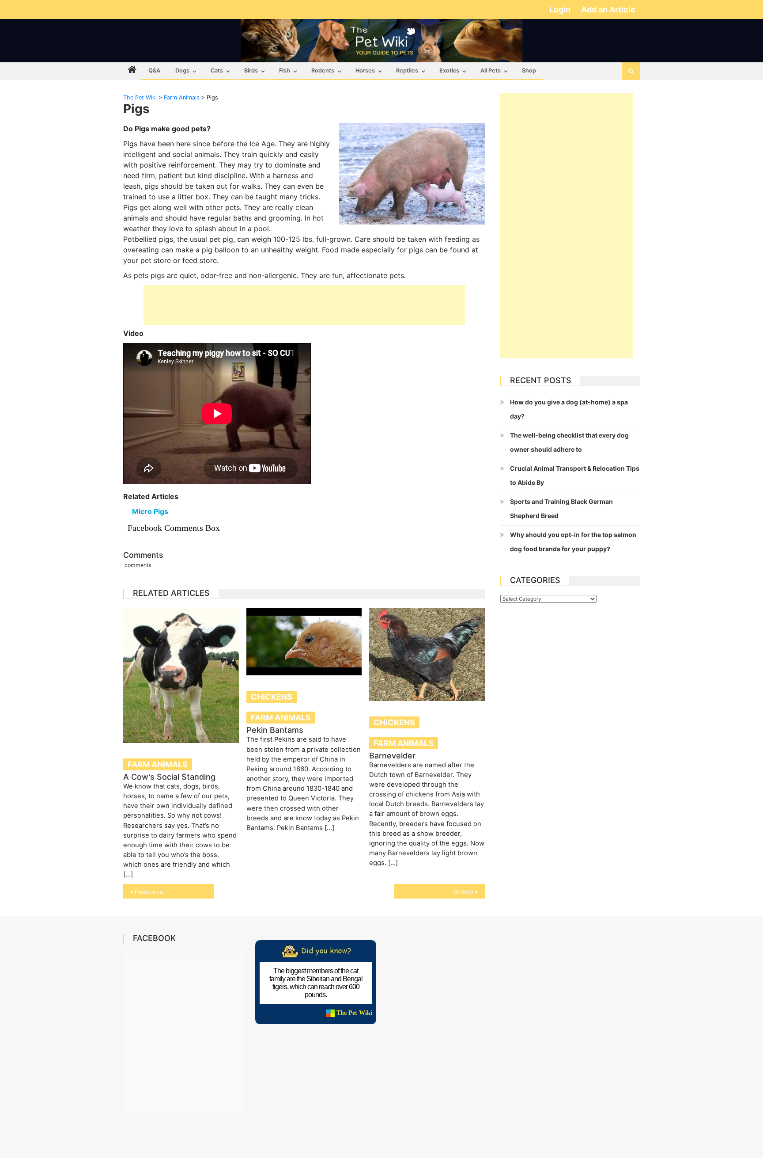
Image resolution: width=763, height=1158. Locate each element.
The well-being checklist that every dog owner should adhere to (569, 442)
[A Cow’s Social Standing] (181, 675)
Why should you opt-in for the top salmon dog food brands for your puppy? (573, 541)
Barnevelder (392, 755)
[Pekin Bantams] (304, 641)
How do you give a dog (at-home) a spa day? (569, 409)
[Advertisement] (304, 305)
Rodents (322, 70)
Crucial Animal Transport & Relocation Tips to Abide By (574, 475)
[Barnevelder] (427, 654)
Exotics (449, 70)
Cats (217, 70)
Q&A (154, 70)
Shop (529, 70)
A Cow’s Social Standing (169, 776)
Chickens (271, 696)
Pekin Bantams (274, 730)
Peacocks (149, 891)
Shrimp (463, 891)
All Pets (490, 70)
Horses (365, 70)
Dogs (182, 70)
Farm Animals (158, 764)
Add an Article (608, 9)
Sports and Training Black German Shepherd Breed (561, 508)
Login (560, 9)
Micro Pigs (150, 511)
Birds (251, 70)
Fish (284, 70)
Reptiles (407, 70)
